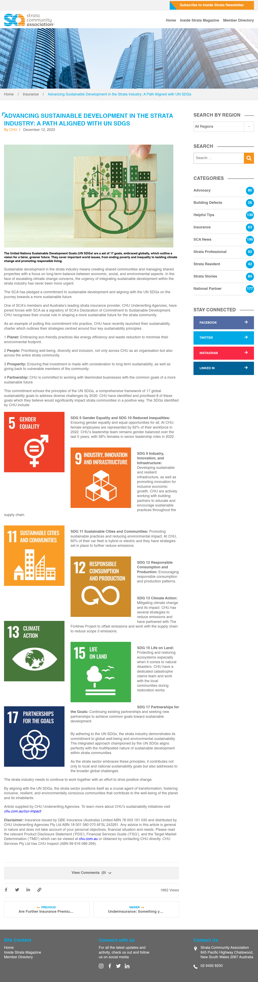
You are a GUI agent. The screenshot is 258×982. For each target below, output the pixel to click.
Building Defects (223, 203)
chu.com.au (88, 839)
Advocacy (223, 190)
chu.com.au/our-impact (22, 811)
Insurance (31, 94)
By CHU (10, 130)
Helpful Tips (223, 215)
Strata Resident (223, 264)
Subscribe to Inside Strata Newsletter (212, 5)
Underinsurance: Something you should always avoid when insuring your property (136, 912)
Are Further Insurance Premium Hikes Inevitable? (47, 912)
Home (171, 20)
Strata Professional (223, 252)
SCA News (223, 239)
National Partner (223, 289)
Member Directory (238, 20)
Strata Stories (223, 276)
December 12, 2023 (39, 130)
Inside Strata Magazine (199, 20)
